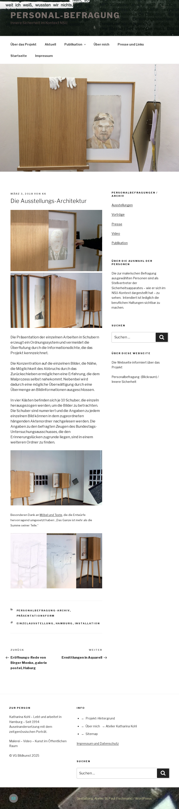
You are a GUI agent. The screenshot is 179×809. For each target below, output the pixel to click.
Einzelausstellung (35, 623)
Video (116, 233)
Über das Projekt (23, 44)
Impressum (44, 56)
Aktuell (50, 44)
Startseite (18, 56)
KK (44, 193)
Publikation (73, 44)
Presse (117, 224)
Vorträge (118, 214)
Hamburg (64, 623)
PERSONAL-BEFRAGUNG (65, 15)
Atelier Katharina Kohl (121, 726)
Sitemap (92, 734)
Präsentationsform (36, 615)
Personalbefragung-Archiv (43, 610)
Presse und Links (131, 44)
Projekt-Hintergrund (100, 718)
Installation (87, 623)
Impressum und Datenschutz (98, 743)
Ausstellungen (122, 205)
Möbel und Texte (51, 515)
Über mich (101, 44)
